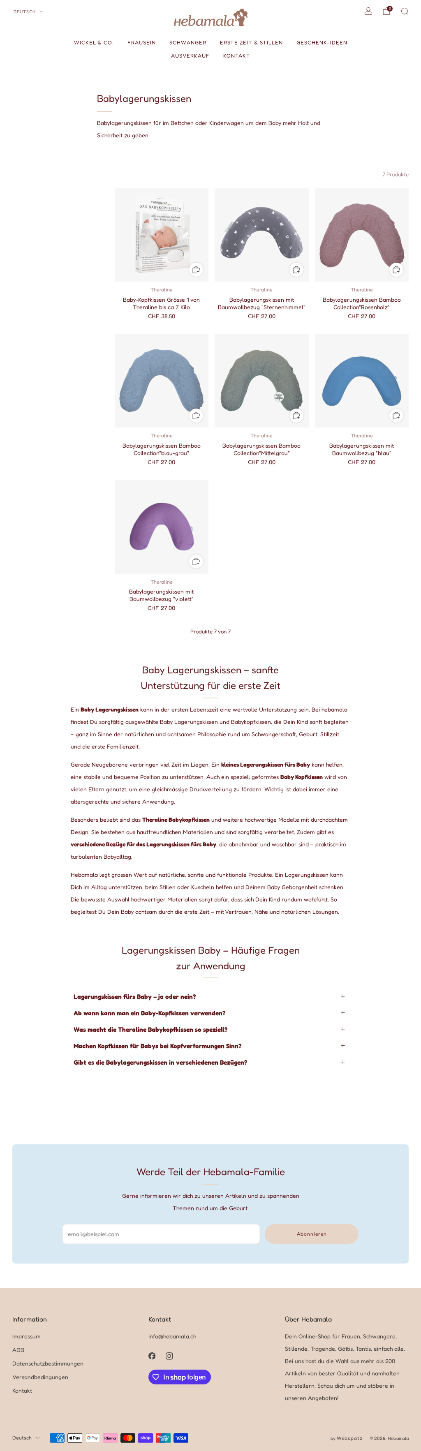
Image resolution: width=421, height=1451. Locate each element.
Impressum (26, 1336)
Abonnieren (312, 1234)
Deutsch (25, 11)
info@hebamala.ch (172, 1336)
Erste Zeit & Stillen (251, 42)
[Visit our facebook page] (152, 1356)
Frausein (141, 42)
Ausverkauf (190, 55)
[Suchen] (404, 11)
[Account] (368, 11)
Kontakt (236, 55)
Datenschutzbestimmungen (47, 1363)
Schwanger (187, 42)
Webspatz (350, 1438)
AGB (18, 1349)
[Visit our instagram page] (169, 1356)
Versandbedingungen (40, 1376)
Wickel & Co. (94, 42)
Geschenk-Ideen (321, 42)
